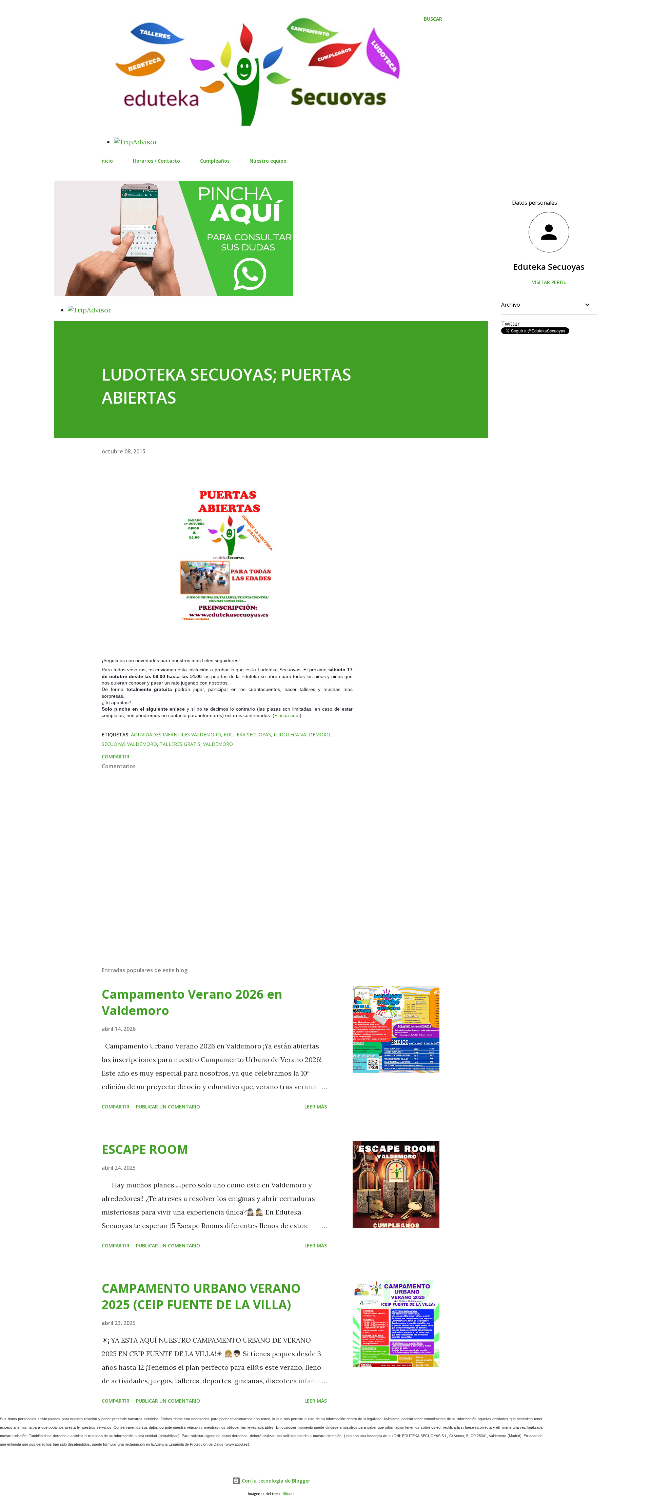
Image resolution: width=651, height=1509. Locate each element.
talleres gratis (180, 744)
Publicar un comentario (168, 1106)
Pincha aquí (287, 715)
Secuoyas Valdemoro (129, 744)
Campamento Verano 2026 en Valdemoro (192, 1002)
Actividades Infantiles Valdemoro (176, 734)
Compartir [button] (116, 756)
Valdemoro (218, 744)
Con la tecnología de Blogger (275, 1480)
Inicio (106, 161)
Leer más (315, 1106)
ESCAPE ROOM (145, 1149)
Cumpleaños (215, 161)
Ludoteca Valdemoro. (302, 734)
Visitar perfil (549, 282)
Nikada (288, 1494)
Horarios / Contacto (156, 161)
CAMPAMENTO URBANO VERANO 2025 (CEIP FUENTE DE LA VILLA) (201, 1296)
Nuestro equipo (268, 161)
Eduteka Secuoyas (247, 734)
